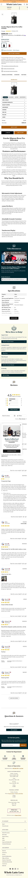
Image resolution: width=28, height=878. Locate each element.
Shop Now (9, 8)
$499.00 (8, 132)
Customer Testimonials (6, 860)
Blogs (3, 838)
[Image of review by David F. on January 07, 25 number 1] (4, 578)
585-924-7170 (15, 768)
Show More (14, 318)
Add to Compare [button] (16, 50)
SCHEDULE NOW (11, 451)
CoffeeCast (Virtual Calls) (7, 861)
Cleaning (11, 97)
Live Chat (21, 768)
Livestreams (4, 863)
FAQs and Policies (5, 858)
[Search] (24, 4)
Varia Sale (9, 7)
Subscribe (4, 865)
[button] (1, 4)
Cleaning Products (7, 102)
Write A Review (14, 409)
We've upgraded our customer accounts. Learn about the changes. (14, 1)
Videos (3, 840)
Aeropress (22, 97)
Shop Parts (5, 353)
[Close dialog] (20, 425)
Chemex (4, 109)
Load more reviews (14, 698)
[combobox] (21, 418)
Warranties (4, 834)
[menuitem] (14, 824)
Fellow (4, 114)
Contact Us (4, 852)
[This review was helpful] (22, 470)
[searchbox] (7, 416)
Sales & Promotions (6, 832)
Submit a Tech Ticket (19, 793)
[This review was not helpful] (25, 444)
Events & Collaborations (6, 856)
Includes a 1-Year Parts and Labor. (8, 68)
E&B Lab (4, 112)
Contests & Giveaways (6, 843)
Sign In (3, 824)
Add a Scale (5, 100)
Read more (10, 465)
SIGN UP (23, 745)
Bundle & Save (14, 79)
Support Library (11, 793)
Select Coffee (6, 104)
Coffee (16, 97)
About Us (4, 850)
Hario (3, 117)
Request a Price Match (7, 50)
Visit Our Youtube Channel (8, 364)
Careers (3, 854)
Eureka (3, 31)
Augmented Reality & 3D (6, 842)
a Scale (5, 97)
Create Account (5, 826)
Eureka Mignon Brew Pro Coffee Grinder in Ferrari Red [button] (14, 661)
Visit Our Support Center (8, 341)
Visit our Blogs (6, 375)
